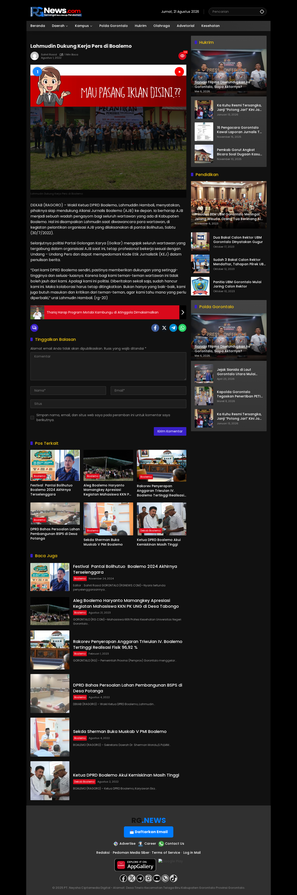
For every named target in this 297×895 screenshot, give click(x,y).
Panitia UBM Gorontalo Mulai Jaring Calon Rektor (237, 284)
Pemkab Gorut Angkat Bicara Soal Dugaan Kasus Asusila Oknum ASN (239, 152)
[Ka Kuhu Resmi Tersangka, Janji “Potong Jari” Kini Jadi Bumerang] (204, 109)
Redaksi (103, 852)
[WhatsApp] (182, 328)
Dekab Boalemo (150, 530)
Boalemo (39, 476)
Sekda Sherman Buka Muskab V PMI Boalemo (103, 542)
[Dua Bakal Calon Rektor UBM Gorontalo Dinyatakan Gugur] (200, 241)
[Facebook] (155, 328)
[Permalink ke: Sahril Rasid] (35, 56)
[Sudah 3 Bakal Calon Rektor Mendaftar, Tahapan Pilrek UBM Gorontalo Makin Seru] (200, 264)
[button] (262, 11)
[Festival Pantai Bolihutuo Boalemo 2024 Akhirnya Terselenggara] (55, 465)
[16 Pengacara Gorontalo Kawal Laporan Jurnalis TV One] (204, 131)
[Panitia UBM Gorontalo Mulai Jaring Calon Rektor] (200, 286)
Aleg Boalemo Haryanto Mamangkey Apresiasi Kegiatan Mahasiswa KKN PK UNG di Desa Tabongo (107, 490)
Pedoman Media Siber (131, 852)
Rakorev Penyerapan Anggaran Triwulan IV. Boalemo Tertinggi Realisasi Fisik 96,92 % (160, 491)
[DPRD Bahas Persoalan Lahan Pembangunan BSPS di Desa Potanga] (55, 513)
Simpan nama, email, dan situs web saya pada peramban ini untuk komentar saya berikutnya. (103, 417)
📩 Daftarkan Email (148, 831)
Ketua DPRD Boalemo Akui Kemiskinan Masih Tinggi (159, 542)
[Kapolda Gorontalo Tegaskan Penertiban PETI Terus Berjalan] (204, 396)
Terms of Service (166, 852)
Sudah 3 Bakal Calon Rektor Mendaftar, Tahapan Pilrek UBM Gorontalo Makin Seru (239, 262)
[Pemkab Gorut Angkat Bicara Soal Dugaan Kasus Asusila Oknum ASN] (204, 154)
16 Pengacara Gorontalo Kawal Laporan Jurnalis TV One (239, 129)
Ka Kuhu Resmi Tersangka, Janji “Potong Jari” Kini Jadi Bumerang (239, 107)
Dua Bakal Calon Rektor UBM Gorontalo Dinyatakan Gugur (238, 239)
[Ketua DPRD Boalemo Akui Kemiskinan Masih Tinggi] (161, 518)
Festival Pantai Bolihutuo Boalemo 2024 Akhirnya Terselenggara (52, 490)
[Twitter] (164, 328)
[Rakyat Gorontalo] (56, 11)
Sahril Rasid (49, 54)
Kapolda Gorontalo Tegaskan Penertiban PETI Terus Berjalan (239, 394)
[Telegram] (173, 328)
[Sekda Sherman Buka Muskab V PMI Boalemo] (108, 518)
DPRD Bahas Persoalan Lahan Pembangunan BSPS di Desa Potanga (55, 533)
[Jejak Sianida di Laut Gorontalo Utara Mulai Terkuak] (204, 373)
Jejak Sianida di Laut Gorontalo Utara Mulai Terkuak (236, 372)
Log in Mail (192, 852)
